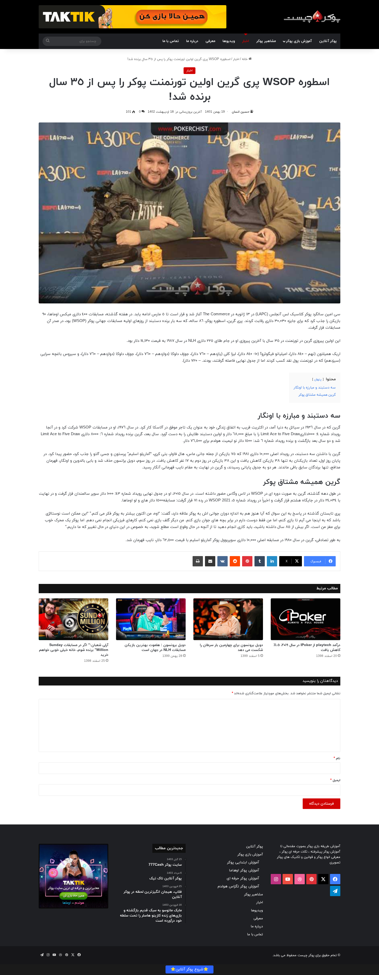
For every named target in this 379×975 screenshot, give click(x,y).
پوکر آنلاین (328, 41)
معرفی (210, 41)
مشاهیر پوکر (266, 41)
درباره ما (192, 41)
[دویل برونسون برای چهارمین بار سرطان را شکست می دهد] (228, 619)
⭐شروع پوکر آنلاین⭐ (189, 969)
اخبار (245, 41)
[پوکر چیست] (312, 16)
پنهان (318, 379)
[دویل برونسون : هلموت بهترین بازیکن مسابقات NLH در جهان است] (151, 619)
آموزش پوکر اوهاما (244, 870)
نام (337, 758)
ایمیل (335, 780)
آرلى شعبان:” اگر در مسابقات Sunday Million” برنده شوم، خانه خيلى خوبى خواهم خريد (73, 650)
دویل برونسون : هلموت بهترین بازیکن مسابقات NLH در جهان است (155, 647)
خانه (245, 59)
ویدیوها (229, 41)
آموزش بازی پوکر (299, 41)
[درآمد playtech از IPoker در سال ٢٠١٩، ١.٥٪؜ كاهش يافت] (305, 619)
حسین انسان (240, 112)
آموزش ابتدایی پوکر (243, 862)
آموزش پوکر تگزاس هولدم (238, 886)
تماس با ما (170, 41)
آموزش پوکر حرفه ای (243, 878)
